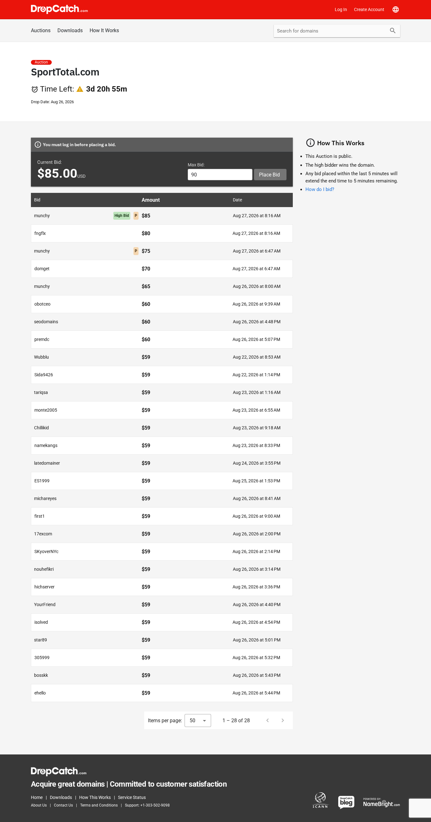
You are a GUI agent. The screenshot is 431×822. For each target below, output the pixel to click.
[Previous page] (267, 720)
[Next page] (282, 720)
